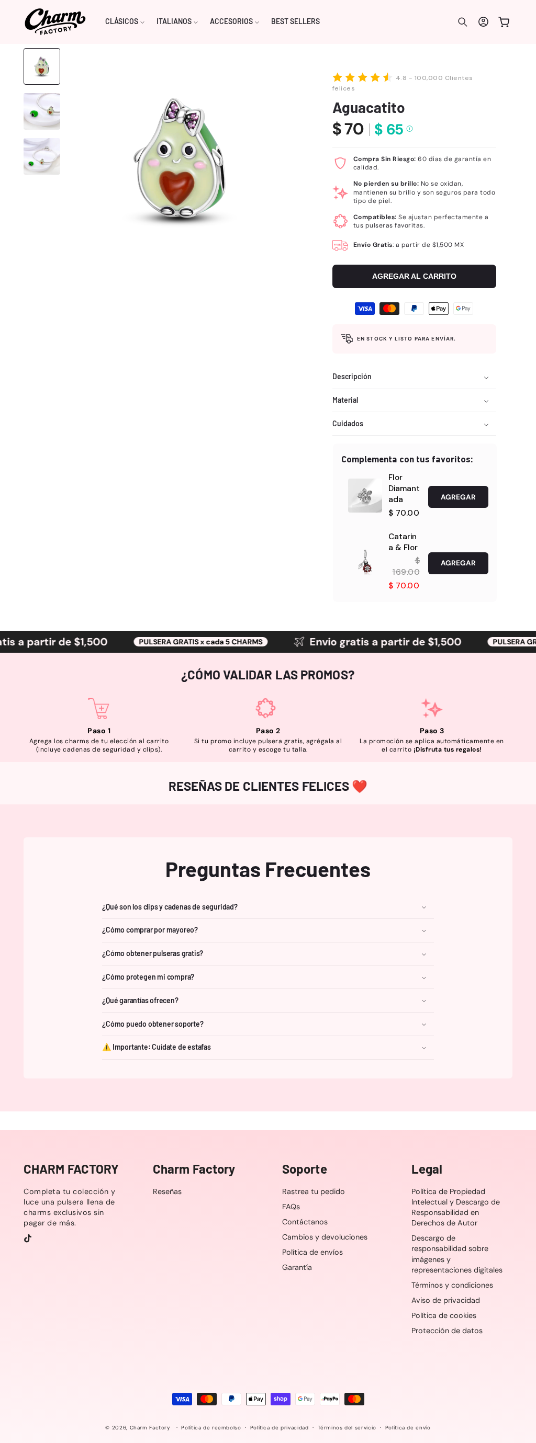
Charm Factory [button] (194, 1169)
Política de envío (408, 1427)
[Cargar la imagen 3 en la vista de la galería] (42, 156)
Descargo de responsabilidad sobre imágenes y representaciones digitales (456, 1253)
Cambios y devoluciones (324, 1237)
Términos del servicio (347, 1427)
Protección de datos (447, 1330)
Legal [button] (427, 1169)
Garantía (297, 1267)
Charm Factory (150, 1427)
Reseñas (167, 1191)
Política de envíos (312, 1252)
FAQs (291, 1206)
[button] (125, 22)
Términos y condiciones (452, 1285)
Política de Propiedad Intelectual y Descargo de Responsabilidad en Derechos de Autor (455, 1207)
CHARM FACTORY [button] (71, 1169)
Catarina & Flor (403, 542)
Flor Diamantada (404, 488)
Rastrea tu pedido (313, 1191)
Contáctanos (305, 1221)
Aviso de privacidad (445, 1300)
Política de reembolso (211, 1427)
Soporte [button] (304, 1169)
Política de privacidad (279, 1427)
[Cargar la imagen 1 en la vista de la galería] (42, 66)
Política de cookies (443, 1315)
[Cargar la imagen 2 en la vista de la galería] (42, 111)
